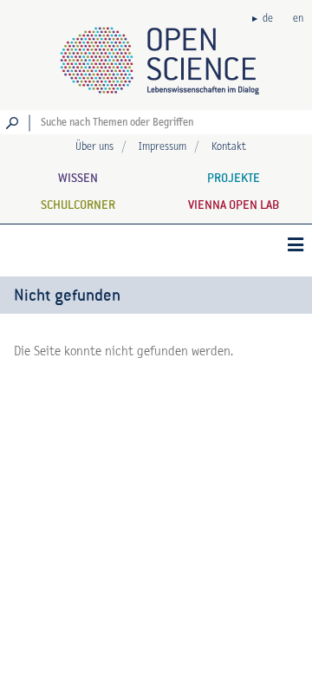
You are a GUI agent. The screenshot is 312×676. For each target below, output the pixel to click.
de (268, 18)
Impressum (162, 147)
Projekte (233, 178)
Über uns (94, 147)
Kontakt (228, 147)
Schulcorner (78, 204)
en (298, 18)
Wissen (78, 178)
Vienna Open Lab (233, 204)
